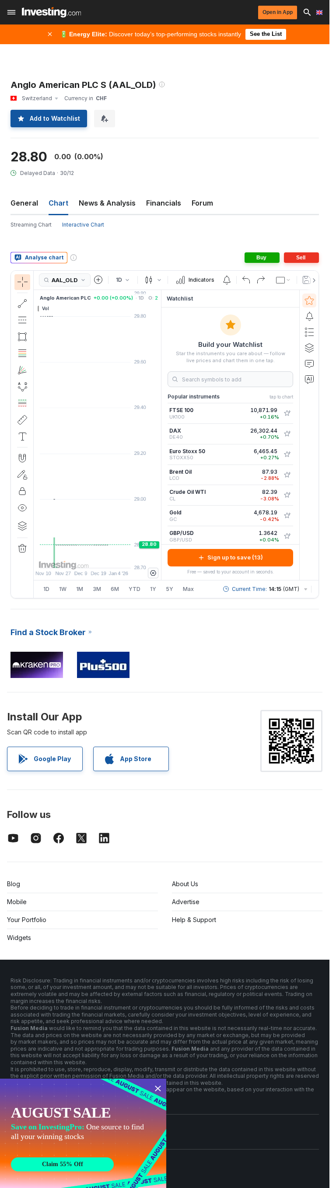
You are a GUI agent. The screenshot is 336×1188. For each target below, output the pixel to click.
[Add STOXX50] (287, 454)
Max (188, 589)
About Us (185, 884)
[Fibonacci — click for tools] (22, 353)
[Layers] (22, 526)
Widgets (19, 937)
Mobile (17, 901)
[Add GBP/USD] (287, 536)
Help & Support (194, 919)
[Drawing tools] (36, 434)
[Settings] (153, 573)
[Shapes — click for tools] (22, 337)
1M (79, 589)
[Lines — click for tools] (22, 303)
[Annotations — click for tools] (22, 436)
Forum (202, 203)
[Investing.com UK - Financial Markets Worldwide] (51, 12)
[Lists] (309, 332)
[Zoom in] (85, 557)
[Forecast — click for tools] (22, 403)
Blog (13, 884)
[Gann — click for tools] (22, 370)
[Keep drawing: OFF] (22, 474)
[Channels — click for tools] (22, 320)
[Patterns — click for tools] (22, 387)
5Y (169, 589)
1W (62, 589)
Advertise (186, 901)
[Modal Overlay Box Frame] (83, 1133)
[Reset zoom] (121, 557)
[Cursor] (22, 282)
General (24, 203)
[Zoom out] (74, 557)
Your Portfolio (26, 919)
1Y (153, 589)
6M (115, 589)
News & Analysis (107, 203)
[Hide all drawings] (22, 508)
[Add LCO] (287, 475)
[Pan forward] (109, 557)
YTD (134, 589)
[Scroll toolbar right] (312, 280)
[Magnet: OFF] (22, 458)
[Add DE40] (287, 434)
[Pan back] (97, 557)
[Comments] (309, 363)
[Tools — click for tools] (22, 420)
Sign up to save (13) (235, 557)
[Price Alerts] (226, 280)
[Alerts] (309, 316)
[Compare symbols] (98, 280)
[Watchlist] (309, 300)
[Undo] (246, 280)
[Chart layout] (283, 280)
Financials (163, 203)
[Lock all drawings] (22, 491)
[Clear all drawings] (22, 548)
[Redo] (260, 280)
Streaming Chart (31, 224)
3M (97, 589)
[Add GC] (287, 516)
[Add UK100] (287, 413)
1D (46, 589)
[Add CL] (287, 495)
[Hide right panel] (158, 435)
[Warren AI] (309, 379)
